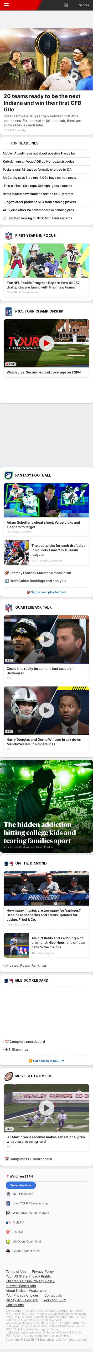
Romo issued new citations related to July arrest (38, 194)
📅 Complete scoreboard (25, 1041)
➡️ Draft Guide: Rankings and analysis (35, 581)
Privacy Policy (43, 1271)
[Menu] (6, 5)
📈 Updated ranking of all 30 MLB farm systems (37, 218)
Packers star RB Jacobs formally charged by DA (37, 169)
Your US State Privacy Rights (28, 1276)
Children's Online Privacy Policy (30, 1281)
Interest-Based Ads (21, 1286)
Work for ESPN (54, 1300)
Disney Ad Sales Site (22, 1300)
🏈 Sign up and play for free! (46, 592)
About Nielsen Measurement (28, 1290)
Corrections (15, 1305)
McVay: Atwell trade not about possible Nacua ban (40, 153)
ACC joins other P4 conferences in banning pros (38, 210)
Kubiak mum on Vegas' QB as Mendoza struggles (38, 161)
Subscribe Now (20, 1185)
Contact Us (53, 1295)
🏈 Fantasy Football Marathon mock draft (38, 573)
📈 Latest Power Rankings (26, 965)
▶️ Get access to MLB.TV (46, 1061)
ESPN (25, 5)
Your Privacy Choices (22, 1295)
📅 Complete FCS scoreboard (28, 1159)
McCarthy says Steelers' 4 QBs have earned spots (40, 177)
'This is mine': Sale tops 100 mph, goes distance (37, 186)
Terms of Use (16, 1271)
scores (84, 5)
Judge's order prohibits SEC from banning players (39, 202)
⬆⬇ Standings (17, 1049)
